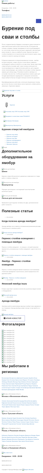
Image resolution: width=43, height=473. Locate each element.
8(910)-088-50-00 (6, 17)
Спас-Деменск (29, 439)
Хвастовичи (21, 441)
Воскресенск (13, 378)
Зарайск (31, 378)
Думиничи (28, 435)
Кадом (14, 418)
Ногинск (29, 382)
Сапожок (23, 422)
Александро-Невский (22, 420)
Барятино (11, 435)
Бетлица (18, 437)
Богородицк (20, 401)
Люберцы (4, 382)
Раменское (5, 385)
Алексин (4, 401)
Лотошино (31, 380)
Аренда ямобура (10, 301)
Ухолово (18, 424)
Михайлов (13, 420)
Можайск (10, 382)
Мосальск (14, 439)
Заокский (10, 403)
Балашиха (5, 389)
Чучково (24, 424)
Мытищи (15, 382)
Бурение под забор (12, 134)
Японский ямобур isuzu (14, 284)
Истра (35, 378)
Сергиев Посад (16, 385)
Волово (31, 401)
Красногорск (19, 380)
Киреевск (29, 403)
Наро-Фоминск (22, 382)
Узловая (37, 404)
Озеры (4, 383)
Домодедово (11, 389)
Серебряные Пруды (26, 385)
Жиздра (33, 435)
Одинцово (35, 382)
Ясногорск (13, 406)
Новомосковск (12, 404)
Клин (8, 380)
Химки (17, 389)
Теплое (32, 404)
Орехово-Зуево (10, 383)
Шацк (27, 424)
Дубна (35, 401)
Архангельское (17, 403)
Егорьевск (25, 378)
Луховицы (37, 380)
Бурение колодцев (12, 136)
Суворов (27, 404)
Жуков (38, 435)
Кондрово (22, 435)
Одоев (18, 404)
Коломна (12, 380)
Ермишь (4, 418)
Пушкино (34, 383)
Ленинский (5, 404)
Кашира (4, 380)
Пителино (32, 420)
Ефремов (4, 403)
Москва (22, 389)
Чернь (3, 406)
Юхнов (27, 441)
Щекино (8, 406)
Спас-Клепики (26, 418)
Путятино (4, 422)
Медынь (4, 439)
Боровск (16, 435)
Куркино (35, 403)
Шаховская (32, 387)
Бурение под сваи (12, 138)
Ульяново (8, 441)
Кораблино (33, 418)
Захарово (9, 418)
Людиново (24, 437)
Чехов (22, 387)
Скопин (32, 422)
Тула (18, 406)
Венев (26, 401)
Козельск (13, 437)
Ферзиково (15, 441)
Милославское (6, 420)
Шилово (32, 424)
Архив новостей (13, 318)
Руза (9, 385)
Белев (15, 401)
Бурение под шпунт (12, 142)
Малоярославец (32, 437)
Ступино (13, 387)
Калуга (32, 441)
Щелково (38, 387)
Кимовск (24, 403)
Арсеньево (10, 401)
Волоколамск (5, 378)
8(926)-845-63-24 (6, 15)
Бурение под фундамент (14, 140)
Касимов (19, 418)
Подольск (28, 383)
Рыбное (10, 422)
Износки (4, 437)
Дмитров (19, 378)
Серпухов (35, 385)
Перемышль (21, 439)
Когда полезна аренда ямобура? (19, 221)
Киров (8, 437)
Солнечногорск (6, 387)
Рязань (18, 422)
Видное (25, 380)
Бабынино (5, 435)
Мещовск (9, 439)
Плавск (23, 404)
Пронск (37, 420)
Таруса (4, 441)
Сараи (28, 422)
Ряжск (14, 422)
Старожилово (12, 424)
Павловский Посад (20, 383)
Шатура (27, 387)
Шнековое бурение (12, 144)
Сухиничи (36, 439)
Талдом (18, 387)
